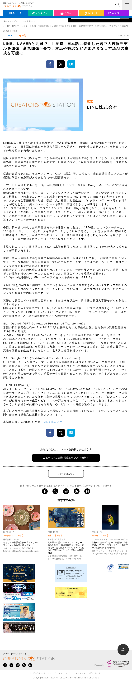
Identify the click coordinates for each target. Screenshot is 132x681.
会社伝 (35, 20)
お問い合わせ (94, 673)
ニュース (8, 35)
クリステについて (62, 673)
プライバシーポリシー (41, 673)
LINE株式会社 (53, 421)
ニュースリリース (27, 21)
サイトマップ (79, 673)
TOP (123, 651)
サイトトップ (9, 21)
